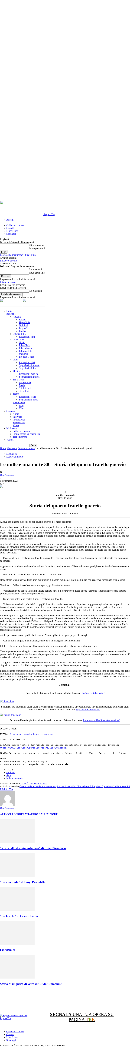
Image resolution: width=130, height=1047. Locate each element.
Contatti (10, 228)
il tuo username (37, 245)
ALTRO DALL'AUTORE (43, 814)
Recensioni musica (28, 374)
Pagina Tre (24, 328)
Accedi (9, 219)
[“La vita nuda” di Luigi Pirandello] (17, 876)
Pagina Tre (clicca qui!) (93, 693)
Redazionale (19, 422)
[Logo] (11, 305)
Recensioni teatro (27, 396)
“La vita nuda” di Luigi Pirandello (23, 882)
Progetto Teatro (26, 356)
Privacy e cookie (8, 260)
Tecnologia (24, 391)
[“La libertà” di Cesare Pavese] (17, 909)
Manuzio (23, 353)
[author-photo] (7, 805)
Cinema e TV (19, 333)
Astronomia (25, 382)
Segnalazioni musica (29, 376)
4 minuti (10, 772)
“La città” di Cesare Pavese (33, 783)
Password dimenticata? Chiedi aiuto (18, 255)
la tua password (37, 248)
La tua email (35, 269)
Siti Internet (25, 388)
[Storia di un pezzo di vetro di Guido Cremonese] (17, 977)
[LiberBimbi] (17, 943)
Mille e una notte (14, 778)
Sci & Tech (18, 379)
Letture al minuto (21, 431)
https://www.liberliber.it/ (88, 709)
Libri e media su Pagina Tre (26, 434)
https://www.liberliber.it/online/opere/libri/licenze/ (33, 748)
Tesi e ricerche (20, 436)
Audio (16, 414)
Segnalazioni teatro (28, 399)
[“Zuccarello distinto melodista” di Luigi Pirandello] (17, 842)
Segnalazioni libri (27, 368)
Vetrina (9, 439)
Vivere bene (19, 402)
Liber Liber (12, 231)
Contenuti (11, 411)
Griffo (22, 342)
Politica (22, 331)
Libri (15, 359)
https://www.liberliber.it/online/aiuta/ (101, 720)
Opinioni (23, 325)
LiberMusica (25, 348)
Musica (16, 371)
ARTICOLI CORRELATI (14, 814)
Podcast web (19, 419)
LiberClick (24, 345)
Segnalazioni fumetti (29, 365)
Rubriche (11, 313)
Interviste (17, 416)
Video (16, 425)
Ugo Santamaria (8, 475)
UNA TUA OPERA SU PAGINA (82, 1017)
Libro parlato (25, 351)
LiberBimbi (7, 950)
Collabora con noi (15, 225)
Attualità (17, 316)
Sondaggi (11, 233)
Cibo (21, 408)
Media (22, 385)
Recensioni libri (27, 362)
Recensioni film (27, 336)
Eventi (22, 319)
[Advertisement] (57, 996)
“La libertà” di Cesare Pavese (19, 916)
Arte (21, 405)
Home (9, 311)
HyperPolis (24, 322)
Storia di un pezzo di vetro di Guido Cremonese (31, 984)
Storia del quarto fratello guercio (31, 734)
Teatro (16, 394)
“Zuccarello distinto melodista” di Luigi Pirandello (33, 848)
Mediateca (11, 428)
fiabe (8, 775)
